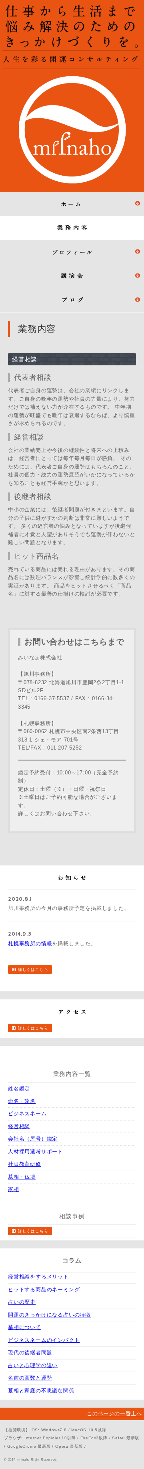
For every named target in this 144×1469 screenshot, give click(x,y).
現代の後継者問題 (30, 1352)
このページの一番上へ (114, 1413)
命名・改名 (22, 1101)
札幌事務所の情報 (30, 943)
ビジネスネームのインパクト (44, 1340)
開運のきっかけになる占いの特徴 (49, 1315)
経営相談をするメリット (38, 1277)
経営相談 (19, 1126)
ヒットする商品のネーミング (44, 1290)
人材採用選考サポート (35, 1152)
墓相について (24, 1327)
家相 (13, 1189)
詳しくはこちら (33, 969)
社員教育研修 (24, 1164)
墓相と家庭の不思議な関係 (41, 1391)
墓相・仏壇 (22, 1177)
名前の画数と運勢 (30, 1378)
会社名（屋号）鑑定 (33, 1139)
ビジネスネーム (27, 1113)
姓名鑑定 (19, 1089)
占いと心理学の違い (33, 1365)
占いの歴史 (22, 1302)
